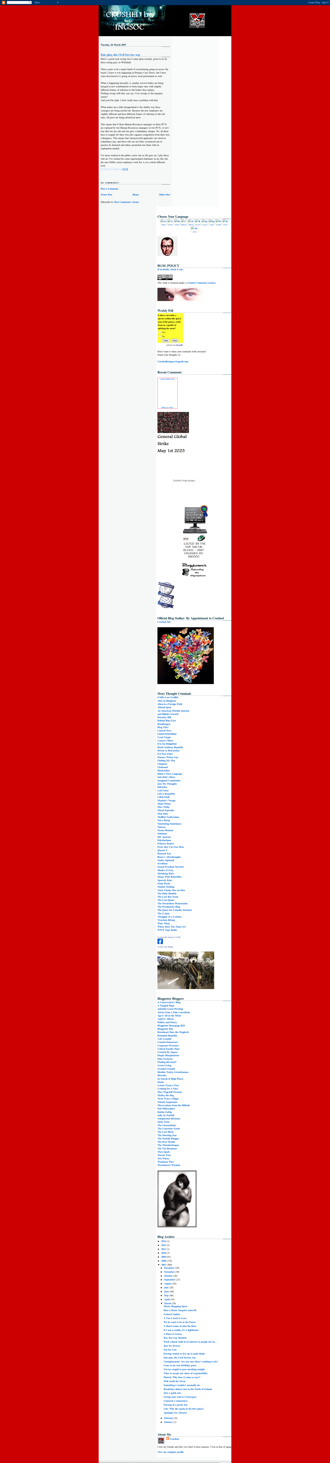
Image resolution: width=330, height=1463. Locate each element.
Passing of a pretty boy (176, 1405)
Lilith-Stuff (163, 797)
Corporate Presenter (168, 1045)
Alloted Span (164, 707)
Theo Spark (163, 1152)
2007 (164, 1264)
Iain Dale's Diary (166, 777)
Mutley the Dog (165, 1095)
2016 (164, 1241)
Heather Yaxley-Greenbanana (172, 1072)
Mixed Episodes (165, 810)
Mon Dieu (162, 813)
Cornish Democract (167, 1042)
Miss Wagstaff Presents (169, 1092)
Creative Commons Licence (201, 283)
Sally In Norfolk (165, 1115)
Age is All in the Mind (169, 1015)
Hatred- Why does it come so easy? (182, 1377)
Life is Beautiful (166, 793)
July (166, 1287)
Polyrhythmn (164, 840)
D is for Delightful (167, 744)
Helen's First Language (169, 774)
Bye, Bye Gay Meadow (175, 1338)
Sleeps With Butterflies (169, 876)
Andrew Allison (165, 1019)
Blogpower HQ (165, 1029)
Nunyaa (161, 827)
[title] (160, 943)
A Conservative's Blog (168, 1002)
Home (136, 194)
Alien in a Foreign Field (169, 704)
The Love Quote (165, 900)
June (167, 1291)
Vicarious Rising (166, 920)
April (167, 1299)
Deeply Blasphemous (168, 1055)
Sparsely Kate (164, 880)
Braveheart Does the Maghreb (173, 1032)
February (169, 1418)
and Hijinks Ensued (167, 714)
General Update (172, 1314)
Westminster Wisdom (168, 1165)
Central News (164, 730)
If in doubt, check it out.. (170, 269)
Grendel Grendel (166, 1069)
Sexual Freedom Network (170, 867)
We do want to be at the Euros (180, 1322)
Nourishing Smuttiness (169, 823)
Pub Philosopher (166, 1108)
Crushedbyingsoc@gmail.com (172, 361)
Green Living (164, 1065)
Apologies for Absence (175, 1412)
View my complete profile (170, 1452)
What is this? (167, 407)
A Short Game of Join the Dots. (180, 1326)
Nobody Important (167, 1102)
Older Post (164, 194)
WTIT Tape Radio (167, 930)
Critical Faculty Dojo (168, 1049)
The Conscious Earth (168, 1128)
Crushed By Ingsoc (167, 1052)
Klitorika (162, 787)
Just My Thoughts (167, 783)
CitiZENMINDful (166, 734)
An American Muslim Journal (173, 710)
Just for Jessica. (172, 1345)
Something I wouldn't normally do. (182, 1385)
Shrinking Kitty (165, 873)
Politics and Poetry (167, 1022)
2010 (164, 1253)
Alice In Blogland (166, 700)
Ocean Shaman (165, 830)
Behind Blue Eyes (166, 720)
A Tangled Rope (165, 1005)
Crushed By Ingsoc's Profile (169, 937)
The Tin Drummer (167, 1148)
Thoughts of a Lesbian (169, 916)
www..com (168, 379)
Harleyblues (163, 770)
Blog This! (163, 727)
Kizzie (160, 1082)
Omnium (162, 833)
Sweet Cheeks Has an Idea (171, 890)
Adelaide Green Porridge (170, 1009)
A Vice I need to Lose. (175, 1318)
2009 (164, 1257)
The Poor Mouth (166, 1142)
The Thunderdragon (168, 1145)
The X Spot (163, 913)
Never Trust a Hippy (168, 1098)
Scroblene (162, 863)
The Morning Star (167, 1135)
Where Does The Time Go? (171, 926)
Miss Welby (163, 807)
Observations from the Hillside (173, 1105)
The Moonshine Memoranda (172, 903)
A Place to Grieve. (173, 1334)
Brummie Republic (167, 1035)
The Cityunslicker (166, 1125)
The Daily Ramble (167, 893)
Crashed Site (164, 622)
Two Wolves (163, 1158)
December (169, 1268)
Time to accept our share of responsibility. (186, 1373)
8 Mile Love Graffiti (167, 697)
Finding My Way (166, 760)
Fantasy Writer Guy (167, 757)
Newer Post (106, 194)
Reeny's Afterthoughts (169, 857)
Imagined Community (169, 780)
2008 (164, 1261)
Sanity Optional (165, 860)
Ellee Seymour (165, 1059)
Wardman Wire (165, 1162)
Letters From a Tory (168, 1085)
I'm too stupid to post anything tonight (184, 1369)
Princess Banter (165, 843)
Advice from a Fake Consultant (173, 1012)
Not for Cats (170, 1349)
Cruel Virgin (164, 737)
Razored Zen (164, 853)
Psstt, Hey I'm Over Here (170, 847)
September (170, 1279)
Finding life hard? (167, 1062)
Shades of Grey (165, 870)
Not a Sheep (163, 820)
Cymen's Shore (165, 740)
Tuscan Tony (164, 1155)
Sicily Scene (163, 1122)
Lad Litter (163, 790)
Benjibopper (163, 724)
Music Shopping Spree (175, 1306)
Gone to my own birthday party (180, 1365)
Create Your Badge (165, 947)
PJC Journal (163, 837)
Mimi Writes (164, 803)
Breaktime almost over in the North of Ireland (188, 1389)
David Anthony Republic (170, 747)
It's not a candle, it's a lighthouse (181, 1330)
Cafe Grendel (164, 1039)
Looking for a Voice (167, 1088)
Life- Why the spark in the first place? (184, 1408)
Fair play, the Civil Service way (120, 55)
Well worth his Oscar (175, 1381)
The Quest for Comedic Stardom (174, 910)
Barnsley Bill (164, 717)
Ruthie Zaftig (164, 1112)
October (168, 1276)
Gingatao (162, 764)
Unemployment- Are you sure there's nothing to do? (191, 1361)
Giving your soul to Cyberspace (180, 1397)
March (168, 1303)
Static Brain (163, 883)
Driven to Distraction (168, 750)
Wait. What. (163, 923)
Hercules (162, 1075)
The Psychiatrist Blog (168, 906)
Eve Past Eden (165, 754)
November (169, 1272)
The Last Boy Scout (167, 896)
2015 (164, 1245)
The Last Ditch (165, 1132)
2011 (164, 1249)
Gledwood (162, 767)
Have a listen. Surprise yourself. (180, 1310)
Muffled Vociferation (168, 817)
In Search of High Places (170, 1079)
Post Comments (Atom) (126, 202)
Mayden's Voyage (166, 800)
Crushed (174, 1439)
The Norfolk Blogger (168, 1138)
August (168, 1283)
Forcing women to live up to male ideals (184, 1353)
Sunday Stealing (165, 886)
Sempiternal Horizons (168, 1118)
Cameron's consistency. (176, 1401)
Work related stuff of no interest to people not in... (190, 1341)
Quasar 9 (162, 850)
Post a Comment (109, 188)
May (166, 1295)
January (168, 1422)
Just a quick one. (173, 1393)
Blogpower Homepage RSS (171, 1025)
